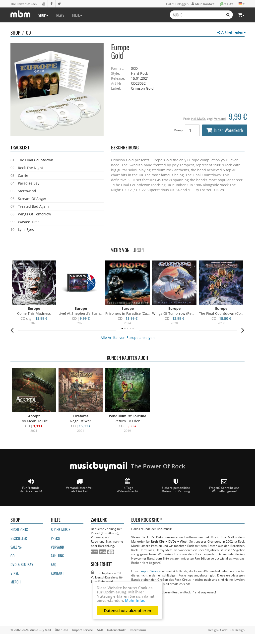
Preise (55, 538)
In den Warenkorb (228, 130)
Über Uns (61, 630)
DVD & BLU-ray (21, 564)
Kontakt (57, 573)
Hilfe (76, 15)
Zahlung (57, 555)
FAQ (53, 564)
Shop (42, 15)
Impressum (138, 630)
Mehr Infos (135, 600)
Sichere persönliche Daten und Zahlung (176, 489)
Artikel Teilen (231, 32)
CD (28, 32)
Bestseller (18, 538)
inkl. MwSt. (198, 119)
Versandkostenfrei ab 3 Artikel (79, 489)
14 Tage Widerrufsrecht (127, 489)
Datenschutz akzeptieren (127, 610)
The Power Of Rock (23, 4)
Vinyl (14, 573)
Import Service (150, 571)
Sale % (16, 547)
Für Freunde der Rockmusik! (31, 489)
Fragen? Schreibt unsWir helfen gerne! (224, 489)
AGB (100, 630)
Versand (220, 119)
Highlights (19, 529)
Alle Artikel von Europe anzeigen (128, 337)
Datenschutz (116, 630)
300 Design (237, 630)
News (60, 15)
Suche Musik (60, 529)
